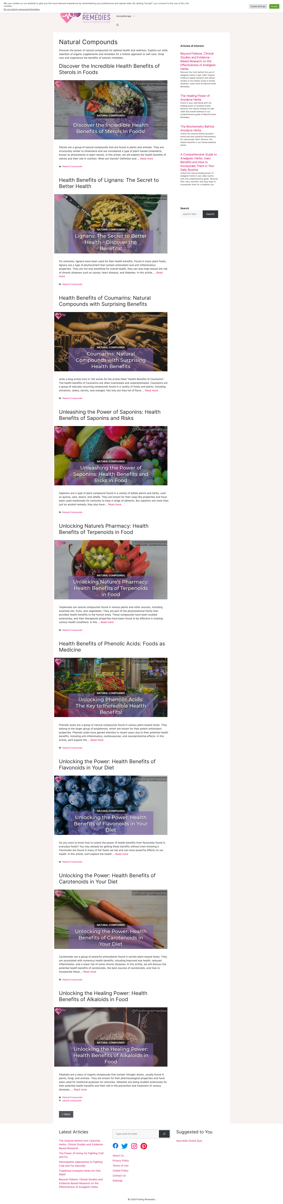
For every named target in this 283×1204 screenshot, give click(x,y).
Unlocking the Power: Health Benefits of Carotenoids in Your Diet (107, 878)
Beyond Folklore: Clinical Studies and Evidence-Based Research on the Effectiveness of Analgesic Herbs (198, 61)
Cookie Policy (120, 1170)
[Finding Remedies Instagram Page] (134, 1146)
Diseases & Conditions (141, 7)
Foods (119, 7)
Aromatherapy (123, 16)
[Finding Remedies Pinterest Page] (143, 1146)
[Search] (164, 1134)
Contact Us (119, 1175)
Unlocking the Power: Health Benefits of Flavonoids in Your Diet (107, 764)
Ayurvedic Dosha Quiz (189, 1140)
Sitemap (117, 1180)
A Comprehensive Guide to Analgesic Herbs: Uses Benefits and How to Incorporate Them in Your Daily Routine (198, 162)
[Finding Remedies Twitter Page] (124, 1146)
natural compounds (72, 1100)
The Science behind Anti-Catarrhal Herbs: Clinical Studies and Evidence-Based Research (81, 1144)
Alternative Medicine (187, 7)
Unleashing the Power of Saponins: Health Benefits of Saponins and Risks (110, 415)
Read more (146, 158)
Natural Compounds (72, 166)
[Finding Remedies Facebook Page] (115, 1146)
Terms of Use (121, 1165)
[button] (117, 25)
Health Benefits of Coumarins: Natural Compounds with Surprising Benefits (105, 301)
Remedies (165, 7)
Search (210, 214)
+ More (66, 1114)
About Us (118, 1155)
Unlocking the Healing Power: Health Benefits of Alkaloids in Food (103, 996)
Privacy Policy (121, 1160)
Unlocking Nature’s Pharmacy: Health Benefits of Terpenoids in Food (104, 529)
